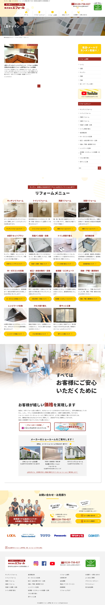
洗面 (81, 76)
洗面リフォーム (84, 117)
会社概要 (62, 581)
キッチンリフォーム (86, 109)
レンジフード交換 (85, 148)
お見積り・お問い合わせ (92, 575)
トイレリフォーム (85, 113)
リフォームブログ (65, 590)
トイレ (82, 65)
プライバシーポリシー (91, 581)
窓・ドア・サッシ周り (86, 84)
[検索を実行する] (99, 168)
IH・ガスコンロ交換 (86, 136)
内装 (81, 80)
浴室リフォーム (84, 121)
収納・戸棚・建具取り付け (88, 144)
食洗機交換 (83, 133)
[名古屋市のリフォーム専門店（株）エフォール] (14, 5)
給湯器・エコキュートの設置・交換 (90, 153)
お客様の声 (63, 578)
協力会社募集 (89, 587)
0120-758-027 (82, 4)
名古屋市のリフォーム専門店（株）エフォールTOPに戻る (25, 548)
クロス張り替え (84, 158)
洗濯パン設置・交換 (86, 125)
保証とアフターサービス (67, 584)
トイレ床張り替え (85, 129)
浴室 (81, 68)
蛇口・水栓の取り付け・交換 (88, 140)
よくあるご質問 (89, 578)
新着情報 (62, 587)
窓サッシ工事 (84, 162)
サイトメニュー (89, 584)
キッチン (82, 72)
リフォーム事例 (64, 575)
